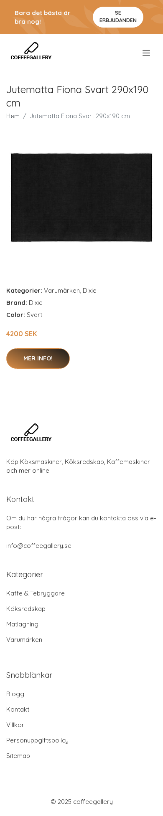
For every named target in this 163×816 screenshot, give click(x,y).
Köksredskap (26, 609)
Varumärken (62, 290)
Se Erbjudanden (118, 16)
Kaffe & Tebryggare (35, 593)
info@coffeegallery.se (38, 546)
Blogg (15, 694)
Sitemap (18, 756)
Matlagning (22, 624)
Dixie (90, 290)
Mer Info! (38, 358)
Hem (13, 116)
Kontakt (17, 709)
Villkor (15, 725)
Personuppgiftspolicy (37, 740)
